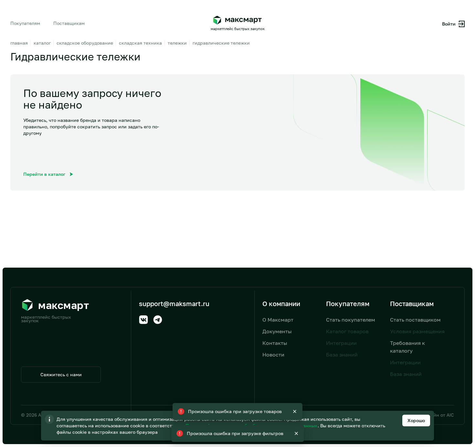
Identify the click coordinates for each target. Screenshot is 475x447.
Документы (277, 331)
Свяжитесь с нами (61, 374)
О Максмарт (277, 319)
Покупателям (25, 23)
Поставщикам (69, 23)
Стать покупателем (350, 319)
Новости (273, 354)
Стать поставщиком (415, 319)
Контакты (274, 343)
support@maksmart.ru (174, 303)
